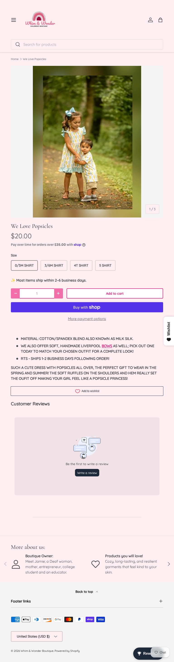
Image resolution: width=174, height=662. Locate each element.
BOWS (107, 346)
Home (15, 59)
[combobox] (87, 44)
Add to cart (114, 293)
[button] (160, 20)
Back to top (84, 592)
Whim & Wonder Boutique (37, 650)
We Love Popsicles (34, 59)
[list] (87, 141)
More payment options (87, 318)
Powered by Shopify (67, 650)
